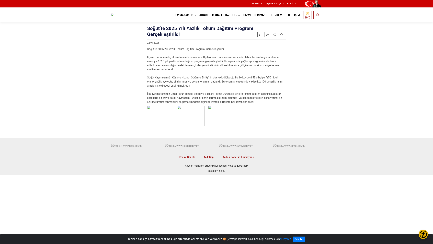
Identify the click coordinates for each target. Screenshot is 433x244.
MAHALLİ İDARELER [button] (224, 15)
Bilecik (290, 4)
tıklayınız (285, 239)
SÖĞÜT (204, 15)
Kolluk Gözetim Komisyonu (238, 157)
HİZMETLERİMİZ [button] (254, 15)
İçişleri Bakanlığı (273, 4)
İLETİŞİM (294, 15)
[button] (274, 34)
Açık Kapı (209, 157)
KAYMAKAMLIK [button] (184, 15)
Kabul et (299, 239)
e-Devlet (255, 4)
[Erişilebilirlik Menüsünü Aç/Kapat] (423, 234)
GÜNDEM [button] (276, 15)
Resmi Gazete (187, 157)
